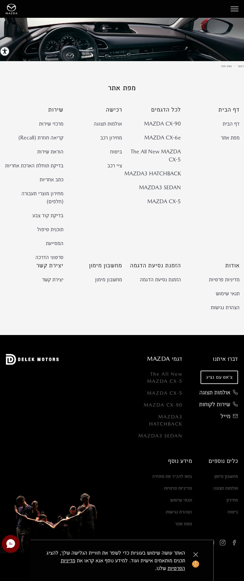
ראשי (241, 66)
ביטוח (116, 151)
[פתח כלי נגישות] (5, 51)
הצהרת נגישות (225, 307)
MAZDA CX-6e (162, 137)
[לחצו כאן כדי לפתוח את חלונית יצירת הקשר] (11, 544)
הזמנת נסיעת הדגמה (160, 279)
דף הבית (231, 123)
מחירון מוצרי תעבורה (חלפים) (42, 197)
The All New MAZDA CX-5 (156, 155)
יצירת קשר (52, 279)
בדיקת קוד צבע (47, 215)
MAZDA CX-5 (164, 201)
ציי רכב (114, 165)
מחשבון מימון (108, 279)
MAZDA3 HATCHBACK (152, 173)
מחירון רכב (111, 137)
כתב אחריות (51, 179)
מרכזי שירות (51, 123)
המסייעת (54, 243)
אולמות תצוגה (108, 123)
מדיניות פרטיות (224, 279)
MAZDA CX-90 (162, 123)
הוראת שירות (50, 151)
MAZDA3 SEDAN (160, 187)
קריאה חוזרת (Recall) (40, 137)
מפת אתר (226, 66)
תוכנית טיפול (50, 229)
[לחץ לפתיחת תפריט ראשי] (234, 9)
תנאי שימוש (228, 293)
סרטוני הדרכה (49, 257)
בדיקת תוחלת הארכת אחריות (34, 165)
